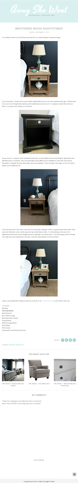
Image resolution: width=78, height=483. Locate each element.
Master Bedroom (16, 345)
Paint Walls (5, 306)
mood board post (47, 301)
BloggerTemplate (50, 481)
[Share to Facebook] (62, 340)
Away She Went (33, 481)
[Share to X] (66, 340)
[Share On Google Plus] (74, 340)
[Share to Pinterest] (70, 340)
